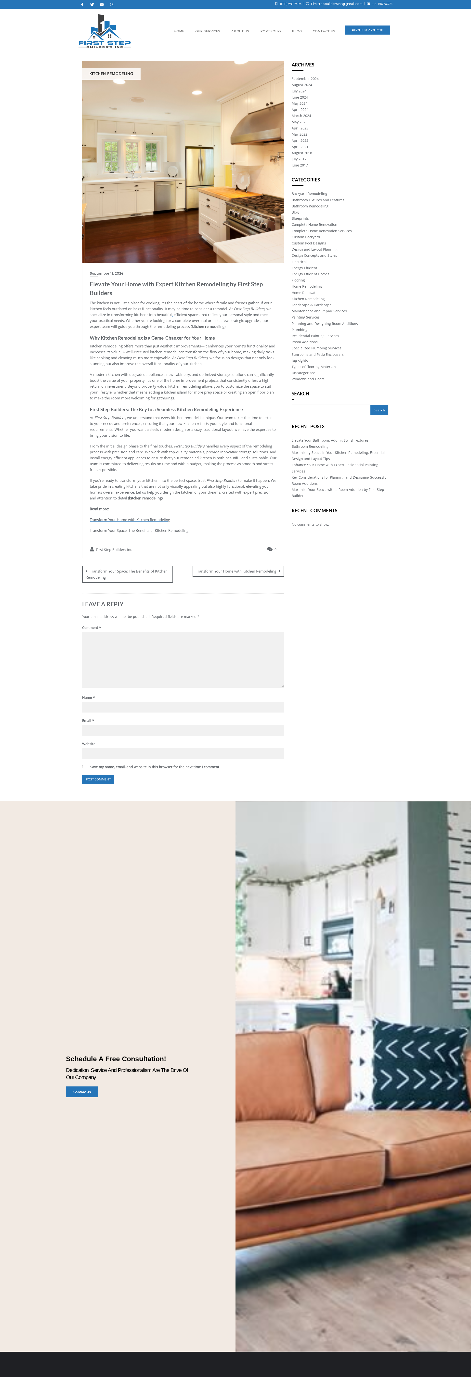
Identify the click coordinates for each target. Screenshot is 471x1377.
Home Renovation (306, 292)
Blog (297, 31)
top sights (300, 360)
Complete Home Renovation (314, 224)
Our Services (207, 31)
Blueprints (300, 218)
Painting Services (306, 317)
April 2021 (300, 146)
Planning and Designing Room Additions (325, 323)
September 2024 (305, 78)
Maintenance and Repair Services (319, 311)
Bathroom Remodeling (310, 206)
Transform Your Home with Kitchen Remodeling (130, 519)
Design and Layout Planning (315, 249)
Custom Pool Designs (309, 243)
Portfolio (270, 31)
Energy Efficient (304, 268)
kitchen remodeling (208, 326)
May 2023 (299, 122)
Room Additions (305, 342)
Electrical (299, 261)
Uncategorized (303, 372)
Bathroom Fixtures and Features (318, 200)
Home (179, 31)
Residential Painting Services (315, 335)
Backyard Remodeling (309, 193)
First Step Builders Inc (113, 549)
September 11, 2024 (106, 273)
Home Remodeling (307, 286)
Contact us (324, 31)
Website (88, 743)
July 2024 (299, 91)
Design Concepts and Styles (314, 255)
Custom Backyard (306, 237)
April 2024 (300, 109)
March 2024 (301, 115)
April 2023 (300, 128)
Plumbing (299, 329)
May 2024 (299, 103)
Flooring (298, 280)
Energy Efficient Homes (310, 274)
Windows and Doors (308, 379)
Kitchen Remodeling (308, 298)
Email (88, 720)
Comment (91, 627)
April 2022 (300, 140)
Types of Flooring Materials (314, 366)
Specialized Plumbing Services (316, 348)
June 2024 (300, 97)
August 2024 (302, 84)
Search (300, 394)
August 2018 (302, 153)
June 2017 (300, 165)
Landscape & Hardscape (311, 305)
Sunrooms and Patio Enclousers (318, 354)
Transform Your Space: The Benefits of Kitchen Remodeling (139, 530)
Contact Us (82, 1092)
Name (88, 697)
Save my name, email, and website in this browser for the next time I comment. (155, 767)
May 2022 (299, 134)
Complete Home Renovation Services (322, 231)
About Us (240, 31)
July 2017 (299, 159)
